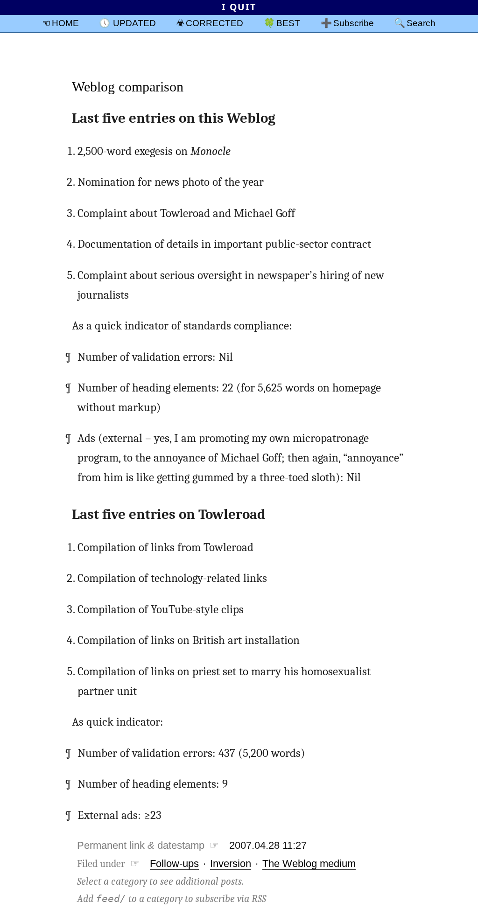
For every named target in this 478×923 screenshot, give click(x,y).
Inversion (230, 863)
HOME (65, 23)
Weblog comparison (127, 86)
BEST (288, 23)
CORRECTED (214, 23)
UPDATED (134, 23)
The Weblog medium (309, 863)
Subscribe (353, 23)
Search (421, 23)
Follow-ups (174, 863)
